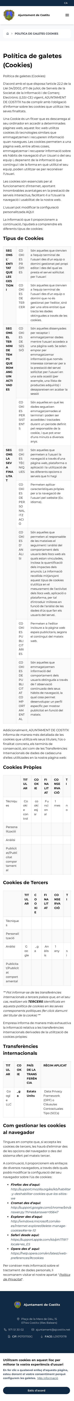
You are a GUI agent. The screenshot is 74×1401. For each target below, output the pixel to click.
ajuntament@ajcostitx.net (53, 1329)
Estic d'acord (36, 1390)
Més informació (47, 1378)
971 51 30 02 (16, 1329)
